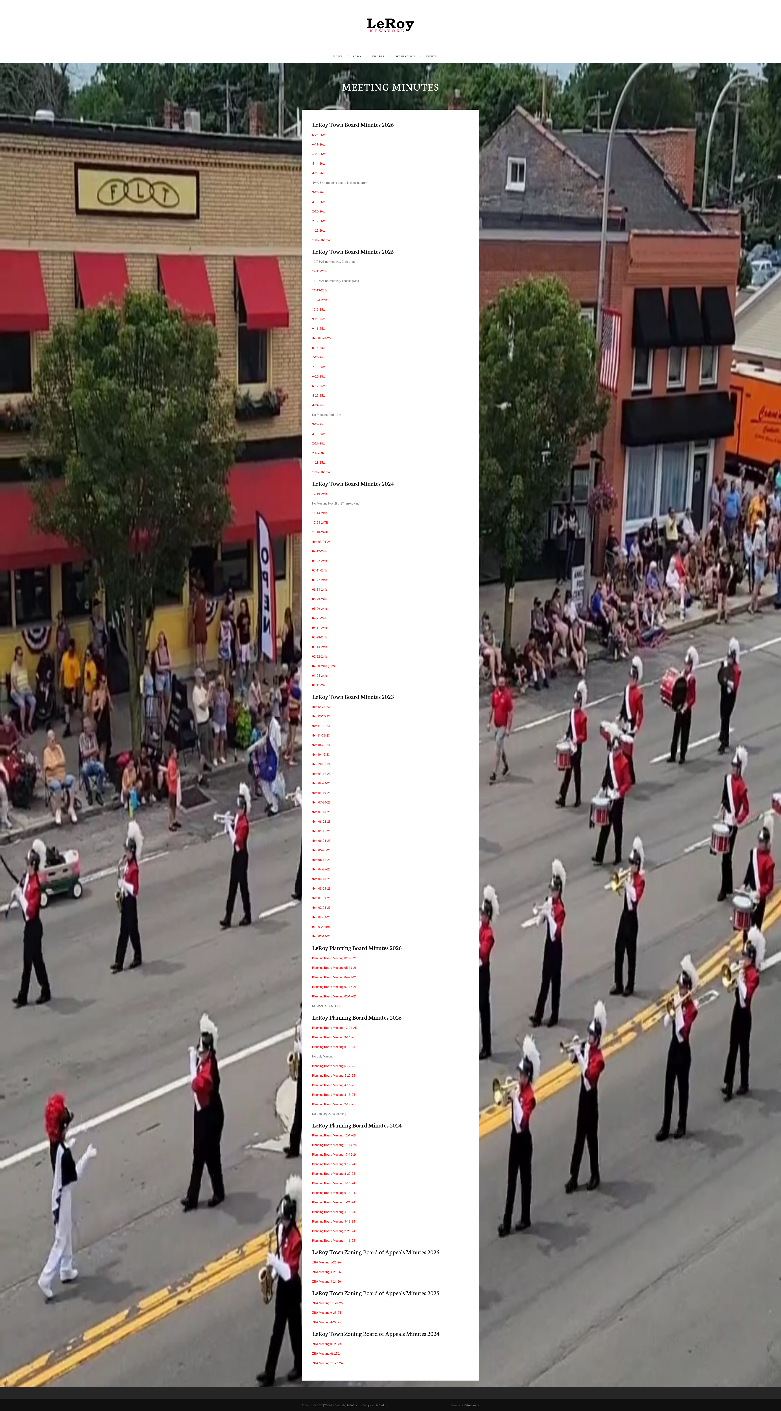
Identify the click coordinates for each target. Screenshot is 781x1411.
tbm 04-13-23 (321, 879)
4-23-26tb (318, 173)
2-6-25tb (318, 453)
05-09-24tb (319, 609)
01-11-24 (318, 685)
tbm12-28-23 (321, 707)
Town (357, 56)
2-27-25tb (318, 443)
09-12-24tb (319, 551)
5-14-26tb (318, 163)
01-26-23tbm (321, 927)
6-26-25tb (318, 376)
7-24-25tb (318, 357)
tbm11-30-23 (321, 726)
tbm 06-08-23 (321, 841)
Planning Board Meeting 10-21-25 (334, 1028)
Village (378, 56)
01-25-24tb (319, 676)
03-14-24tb (319, 647)
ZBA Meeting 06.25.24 (326, 1353)
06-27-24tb (319, 580)
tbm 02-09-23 (321, 917)
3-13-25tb (318, 434)
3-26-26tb (318, 192)
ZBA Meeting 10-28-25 (327, 1303)
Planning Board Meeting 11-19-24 (334, 1145)
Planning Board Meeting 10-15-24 (334, 1154)
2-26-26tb (318, 211)
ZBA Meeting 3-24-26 (326, 1281)
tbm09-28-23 (321, 764)
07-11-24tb (319, 570)
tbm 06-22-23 (321, 821)
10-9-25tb (318, 309)
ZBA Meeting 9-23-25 (326, 1313)
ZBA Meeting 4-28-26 (326, 1272)
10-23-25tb (319, 300)
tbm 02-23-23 (321, 908)
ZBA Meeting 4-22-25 (326, 1322)
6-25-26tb (318, 135)
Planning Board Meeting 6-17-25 (333, 1066)
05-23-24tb (319, 599)
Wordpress (472, 1405)
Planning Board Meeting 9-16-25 (333, 1037)
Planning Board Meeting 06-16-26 (334, 958)
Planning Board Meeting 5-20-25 (333, 1075)
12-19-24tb (319, 494)
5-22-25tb (318, 395)
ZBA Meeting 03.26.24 (326, 1344)
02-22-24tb (319, 656)
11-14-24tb (319, 513)
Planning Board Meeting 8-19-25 (333, 1047)
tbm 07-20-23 (321, 802)
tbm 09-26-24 (321, 542)
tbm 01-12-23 (321, 936)
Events (431, 56)
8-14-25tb (318, 348)
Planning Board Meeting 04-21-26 (334, 977)
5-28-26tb (318, 154)
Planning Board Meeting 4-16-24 (333, 1212)
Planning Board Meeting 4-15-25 (333, 1085)
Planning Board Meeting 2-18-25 (333, 1104)
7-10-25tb (318, 367)
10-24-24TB (320, 522)
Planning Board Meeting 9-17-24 (333, 1164)
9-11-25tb (318, 329)
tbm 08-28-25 (321, 338)
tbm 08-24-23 (321, 783)
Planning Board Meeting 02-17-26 (334, 996)
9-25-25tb (318, 319)
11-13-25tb (319, 290)
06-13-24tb (319, 589)
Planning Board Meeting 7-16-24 (333, 1183)
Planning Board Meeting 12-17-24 (334, 1135)
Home (337, 56)
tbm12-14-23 (321, 716)
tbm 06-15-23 (321, 831)
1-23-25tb (318, 462)
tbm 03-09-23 (321, 898)
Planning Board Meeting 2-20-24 (333, 1231)
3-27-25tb (318, 424)
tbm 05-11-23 (321, 860)
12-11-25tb (319, 271)
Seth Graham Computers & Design (367, 1405)
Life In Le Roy (405, 56)
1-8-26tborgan (322, 240)
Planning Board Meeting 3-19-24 (333, 1221)
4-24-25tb (318, 405)
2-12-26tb (318, 221)
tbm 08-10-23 (321, 793)
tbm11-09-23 (321, 735)
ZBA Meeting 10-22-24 (327, 1363)
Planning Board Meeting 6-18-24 (333, 1193)
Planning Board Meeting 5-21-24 (333, 1202)
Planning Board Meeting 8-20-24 (333, 1174)
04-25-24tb (319, 618)
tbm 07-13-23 (321, 812)
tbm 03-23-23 (321, 888)
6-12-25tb (318, 386)
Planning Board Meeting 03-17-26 (334, 987)
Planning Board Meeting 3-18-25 (333, 1095)
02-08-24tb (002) (323, 666)
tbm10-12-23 (321, 754)
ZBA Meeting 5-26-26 (326, 1262)
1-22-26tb (318, 230)
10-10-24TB (320, 532)
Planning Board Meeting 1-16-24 (333, 1240)
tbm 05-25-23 (321, 850)
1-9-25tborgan (322, 472)
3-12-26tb (318, 202)
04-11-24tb (319, 628)
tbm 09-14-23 (321, 774)
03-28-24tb (319, 637)
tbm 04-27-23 (321, 869)
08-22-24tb (319, 561)
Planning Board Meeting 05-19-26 (334, 968)
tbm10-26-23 (321, 745)
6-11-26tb (318, 144)
